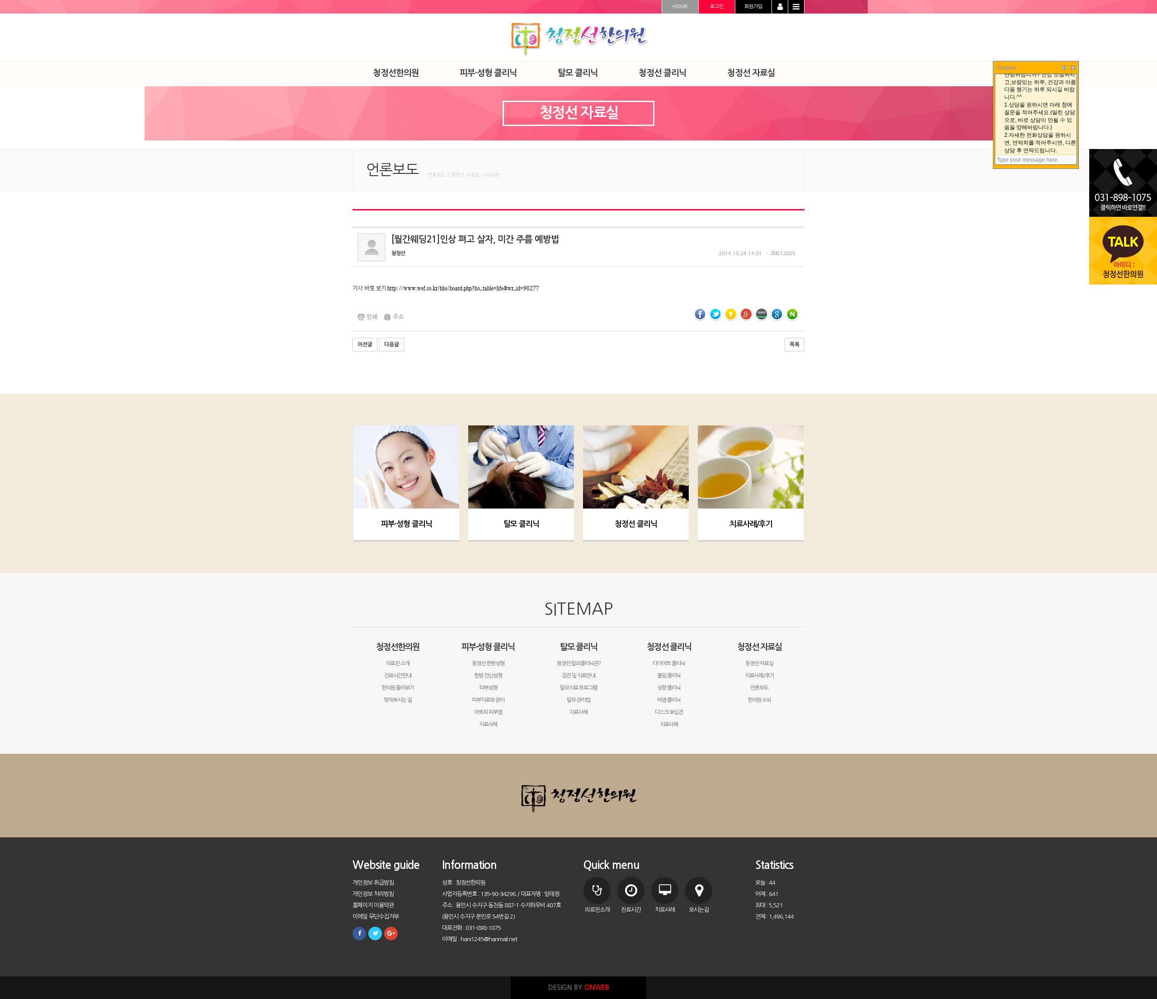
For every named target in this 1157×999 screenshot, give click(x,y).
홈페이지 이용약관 (373, 905)
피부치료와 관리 (488, 700)
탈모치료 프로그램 (578, 688)
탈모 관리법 (578, 700)
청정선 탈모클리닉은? (579, 663)
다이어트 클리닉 (669, 663)
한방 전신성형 (488, 675)
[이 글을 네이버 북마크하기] (792, 314)
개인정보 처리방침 (373, 894)
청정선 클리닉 (636, 524)
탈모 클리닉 (521, 524)
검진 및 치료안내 (578, 675)
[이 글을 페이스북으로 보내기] (700, 314)
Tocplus (1006, 68)
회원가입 (753, 6)
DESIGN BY (578, 987)
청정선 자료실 (759, 647)
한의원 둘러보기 (397, 688)
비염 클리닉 (669, 700)
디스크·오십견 (669, 712)
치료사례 (488, 724)
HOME (680, 6)
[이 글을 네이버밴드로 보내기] (761, 314)
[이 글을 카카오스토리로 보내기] (731, 314)
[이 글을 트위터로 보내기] (715, 314)
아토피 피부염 (488, 712)
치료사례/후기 (750, 524)
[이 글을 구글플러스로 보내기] (746, 314)
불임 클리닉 (669, 675)
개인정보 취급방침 (373, 883)
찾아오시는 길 (398, 700)
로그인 (717, 6)
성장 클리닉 (669, 688)
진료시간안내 (397, 675)
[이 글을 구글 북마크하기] (777, 314)
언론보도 (759, 688)
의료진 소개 (397, 663)
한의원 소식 (759, 700)
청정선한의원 (397, 647)
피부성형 (488, 688)
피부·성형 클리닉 (406, 524)
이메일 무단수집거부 (376, 917)
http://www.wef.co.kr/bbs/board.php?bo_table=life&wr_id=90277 (463, 288)
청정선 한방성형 (488, 663)
